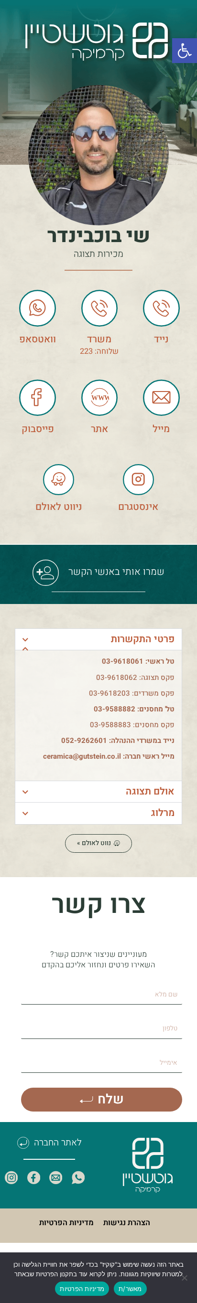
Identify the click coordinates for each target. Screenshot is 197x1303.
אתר (99, 429)
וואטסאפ (37, 339)
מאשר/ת (130, 1288)
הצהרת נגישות (126, 1223)
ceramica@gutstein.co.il (82, 756)
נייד (161, 339)
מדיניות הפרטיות (66, 1223)
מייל (161, 429)
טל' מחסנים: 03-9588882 (134, 709)
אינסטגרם (138, 506)
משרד (99, 339)
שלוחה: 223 (99, 351)
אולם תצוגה (150, 791)
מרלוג (163, 812)
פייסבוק (38, 429)
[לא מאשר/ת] (185, 1277)
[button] (184, 50)
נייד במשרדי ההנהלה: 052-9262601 (118, 740)
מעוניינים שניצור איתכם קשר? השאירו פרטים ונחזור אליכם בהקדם (98, 959)
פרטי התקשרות (143, 639)
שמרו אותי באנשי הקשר (111, 571)
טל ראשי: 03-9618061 (138, 661)
